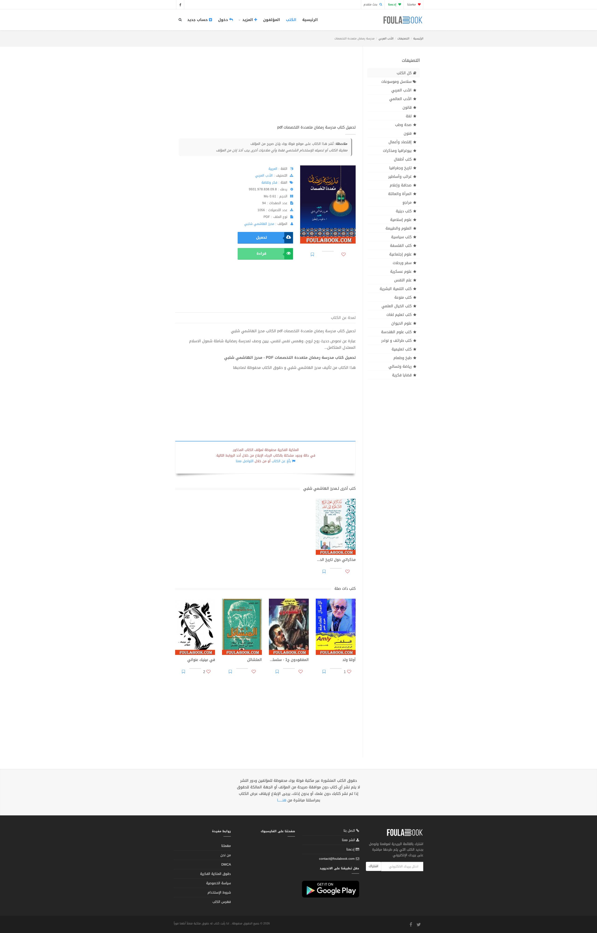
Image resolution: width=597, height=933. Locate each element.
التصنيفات (403, 38)
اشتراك (373, 866)
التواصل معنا (244, 461)
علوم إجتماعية (400, 254)
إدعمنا (351, 849)
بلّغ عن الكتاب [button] (281, 461)
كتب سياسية (401, 237)
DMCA (226, 864)
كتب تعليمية (402, 349)
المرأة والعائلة (400, 193)
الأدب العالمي (400, 98)
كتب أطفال (403, 159)
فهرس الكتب (221, 902)
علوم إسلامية (401, 219)
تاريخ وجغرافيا (400, 167)
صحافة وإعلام (401, 185)
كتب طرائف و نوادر (396, 340)
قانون (407, 107)
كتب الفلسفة (401, 245)
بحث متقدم (371, 4)
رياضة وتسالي (400, 366)
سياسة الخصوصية (218, 883)
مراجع (407, 202)
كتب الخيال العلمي (397, 306)
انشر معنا (349, 840)
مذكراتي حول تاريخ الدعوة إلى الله (336, 560)
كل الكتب (404, 73)
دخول (223, 19)
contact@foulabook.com (337, 859)
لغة (409, 116)
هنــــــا (281, 800)
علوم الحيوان (401, 323)
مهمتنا (412, 4)
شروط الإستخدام (219, 892)
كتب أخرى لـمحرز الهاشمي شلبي (329, 488)
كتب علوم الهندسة (396, 331)
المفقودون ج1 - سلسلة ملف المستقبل (289, 660)
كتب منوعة (403, 297)
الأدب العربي (385, 38)
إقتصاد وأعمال (400, 142)
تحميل (261, 237)
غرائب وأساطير (400, 176)
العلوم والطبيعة (398, 228)
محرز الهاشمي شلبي (259, 224)
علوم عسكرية (401, 271)
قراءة (261, 253)
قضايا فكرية (402, 375)
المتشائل (254, 660)
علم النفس (403, 280)
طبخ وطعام (402, 357)
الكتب (291, 19)
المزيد (247, 19)
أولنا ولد (349, 660)
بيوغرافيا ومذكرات (397, 150)
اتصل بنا (350, 831)
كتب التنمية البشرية (396, 288)
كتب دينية (404, 211)
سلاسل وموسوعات (396, 81)
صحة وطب (403, 124)
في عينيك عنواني (201, 660)
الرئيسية (310, 19)
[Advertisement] (265, 90)
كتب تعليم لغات (399, 314)
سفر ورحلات (402, 262)
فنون (408, 133)
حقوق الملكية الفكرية (215, 874)
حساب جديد (198, 19)
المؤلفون (271, 19)
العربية (272, 169)
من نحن (225, 855)
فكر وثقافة (269, 182)
